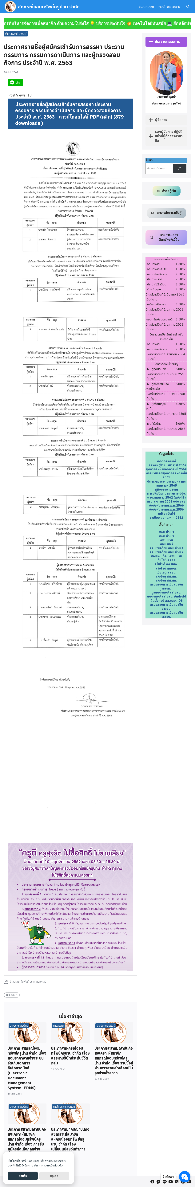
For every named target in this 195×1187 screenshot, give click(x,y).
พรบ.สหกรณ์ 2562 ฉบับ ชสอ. (166, 501)
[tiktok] (189, 1181)
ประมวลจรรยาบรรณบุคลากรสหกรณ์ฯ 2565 (166, 483)
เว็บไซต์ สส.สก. (166, 580)
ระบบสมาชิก (146, 7)
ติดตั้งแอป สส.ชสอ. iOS (166, 600)
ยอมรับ (23, 1176)
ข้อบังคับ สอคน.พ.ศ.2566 (166, 505)
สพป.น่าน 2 (166, 536)
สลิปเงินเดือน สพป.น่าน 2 (166, 552)
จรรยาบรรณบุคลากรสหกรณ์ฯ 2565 (166, 475)
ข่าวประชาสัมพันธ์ (15, 34)
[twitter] (176, 1181)
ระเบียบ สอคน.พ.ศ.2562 (166, 517)
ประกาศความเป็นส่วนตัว (48, 1165)
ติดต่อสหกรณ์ (166, 461)
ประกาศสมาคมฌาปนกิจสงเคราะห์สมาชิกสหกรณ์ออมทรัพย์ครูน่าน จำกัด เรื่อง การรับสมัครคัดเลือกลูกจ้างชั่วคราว (27, 1142)
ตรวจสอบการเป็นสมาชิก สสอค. (166, 586)
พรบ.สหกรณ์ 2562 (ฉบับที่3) (166, 497)
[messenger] (158, 1181)
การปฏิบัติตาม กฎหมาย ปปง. (166, 493)
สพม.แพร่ (166, 544)
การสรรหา (12, 995)
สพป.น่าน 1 (166, 532)
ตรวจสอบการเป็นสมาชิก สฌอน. (166, 606)
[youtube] (170, 1181)
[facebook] (152, 1181)
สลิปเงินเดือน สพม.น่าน (166, 556)
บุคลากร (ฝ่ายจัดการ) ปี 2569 (166, 469)
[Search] (179, 168)
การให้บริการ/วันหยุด (64, 1106)
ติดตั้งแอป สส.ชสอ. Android (166, 596)
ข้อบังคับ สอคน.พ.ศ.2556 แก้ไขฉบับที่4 (166, 511)
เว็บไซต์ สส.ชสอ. (166, 564)
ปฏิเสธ (54, 1176)
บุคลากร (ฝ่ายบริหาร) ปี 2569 (166, 465)
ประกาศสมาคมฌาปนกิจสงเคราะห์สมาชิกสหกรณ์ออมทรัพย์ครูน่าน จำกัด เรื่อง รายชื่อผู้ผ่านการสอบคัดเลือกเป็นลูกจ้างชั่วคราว (113, 1060)
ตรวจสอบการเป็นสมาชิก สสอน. (166, 614)
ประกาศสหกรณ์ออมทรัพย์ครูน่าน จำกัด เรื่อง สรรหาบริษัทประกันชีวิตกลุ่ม (70, 1056)
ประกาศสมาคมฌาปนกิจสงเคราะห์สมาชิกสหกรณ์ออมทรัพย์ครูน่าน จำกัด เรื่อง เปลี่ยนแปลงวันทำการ (70, 1139)
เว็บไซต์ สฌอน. (166, 568)
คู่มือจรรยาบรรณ (166, 489)
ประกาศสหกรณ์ (38, 981)
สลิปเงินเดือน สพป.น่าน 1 (166, 548)
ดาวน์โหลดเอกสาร (169, 7)
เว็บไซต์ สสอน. (166, 572)
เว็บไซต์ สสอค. (166, 560)
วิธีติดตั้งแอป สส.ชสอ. (166, 592)
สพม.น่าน (166, 540)
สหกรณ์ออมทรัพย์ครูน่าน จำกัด (49, 7)
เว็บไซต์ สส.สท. (166, 576)
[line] (164, 1181)
